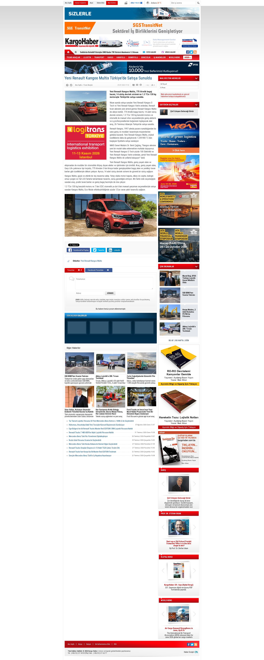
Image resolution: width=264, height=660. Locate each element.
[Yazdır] (141, 85)
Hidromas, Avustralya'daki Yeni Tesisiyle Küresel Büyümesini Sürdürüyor (96, 425)
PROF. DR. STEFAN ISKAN (171, 513)
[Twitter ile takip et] (191, 52)
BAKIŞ (163, 470)
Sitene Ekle (100, 3)
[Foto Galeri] (150, 52)
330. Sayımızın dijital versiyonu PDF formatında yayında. (178, 587)
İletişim (88, 644)
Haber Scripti (189, 652)
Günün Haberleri (80, 3)
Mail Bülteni (112, 3)
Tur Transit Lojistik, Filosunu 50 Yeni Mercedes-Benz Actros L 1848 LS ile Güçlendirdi (101, 421)
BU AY (171, 340)
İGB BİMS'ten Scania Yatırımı (188, 294)
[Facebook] (67, 85)
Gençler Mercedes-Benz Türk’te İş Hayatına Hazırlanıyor (90, 455)
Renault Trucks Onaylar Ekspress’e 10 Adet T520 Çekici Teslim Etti (94, 448)
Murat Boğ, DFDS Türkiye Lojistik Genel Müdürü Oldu (189, 279)
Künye (80, 644)
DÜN (187, 340)
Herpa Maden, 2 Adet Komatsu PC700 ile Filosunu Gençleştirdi (189, 313)
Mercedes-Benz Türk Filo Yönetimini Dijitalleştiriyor (88, 436)
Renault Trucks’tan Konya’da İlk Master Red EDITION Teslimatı (92, 452)
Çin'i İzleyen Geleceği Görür (182, 111)
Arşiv (91, 3)
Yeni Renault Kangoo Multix (91, 261)
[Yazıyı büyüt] (153, 85)
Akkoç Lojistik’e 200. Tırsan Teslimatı (95, 52)
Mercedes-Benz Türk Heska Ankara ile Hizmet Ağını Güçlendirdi (93, 444)
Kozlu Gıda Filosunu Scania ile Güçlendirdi (85, 440)
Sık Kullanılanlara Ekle (102, 644)
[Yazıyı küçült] (147, 85)
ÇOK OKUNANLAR (167, 266)
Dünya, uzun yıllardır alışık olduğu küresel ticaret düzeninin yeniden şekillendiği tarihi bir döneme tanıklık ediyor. (179, 502)
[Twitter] (71, 85)
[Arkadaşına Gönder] (137, 85)
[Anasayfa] (70, 52)
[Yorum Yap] (133, 85)
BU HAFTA (179, 340)
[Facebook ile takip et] (187, 52)
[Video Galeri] (168, 52)
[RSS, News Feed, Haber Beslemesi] (195, 52)
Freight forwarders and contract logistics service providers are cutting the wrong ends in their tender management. (178, 545)
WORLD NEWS (166, 600)
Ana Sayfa (68, 3)
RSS (115, 644)
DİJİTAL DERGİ (167, 557)
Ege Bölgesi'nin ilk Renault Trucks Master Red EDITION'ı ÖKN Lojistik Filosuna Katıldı (101, 429)
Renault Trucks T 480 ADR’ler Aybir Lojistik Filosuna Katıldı (91, 432)
